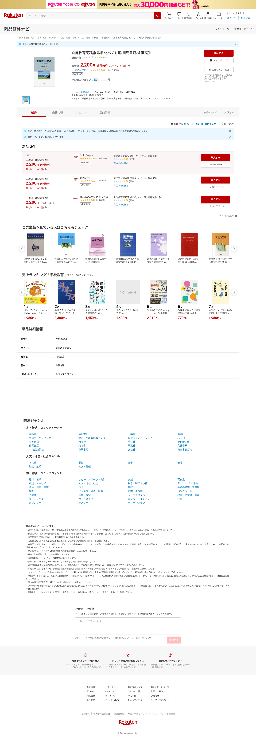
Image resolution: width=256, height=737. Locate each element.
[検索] (157, 15)
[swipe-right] (234, 249)
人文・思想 (85, 37)
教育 (96, 37)
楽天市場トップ (26, 37)
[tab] (34, 112)
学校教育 (106, 37)
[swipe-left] (22, 249)
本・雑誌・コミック (46, 37)
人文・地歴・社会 (68, 37)
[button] (179, 15)
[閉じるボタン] (235, 44)
